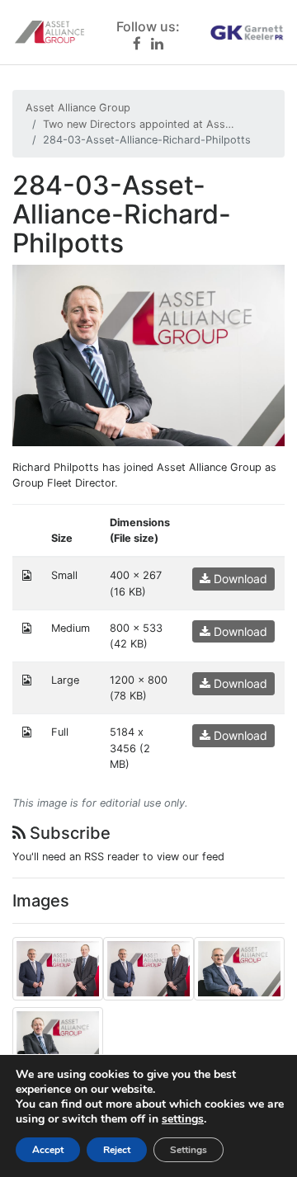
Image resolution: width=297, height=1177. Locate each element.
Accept (48, 1149)
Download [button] (238, 579)
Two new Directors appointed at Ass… (138, 124)
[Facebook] (137, 43)
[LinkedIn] (157, 43)
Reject (116, 1149)
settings (183, 1119)
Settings (188, 1149)
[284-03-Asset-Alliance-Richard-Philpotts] (148, 354)
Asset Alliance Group (78, 107)
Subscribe (68, 833)
